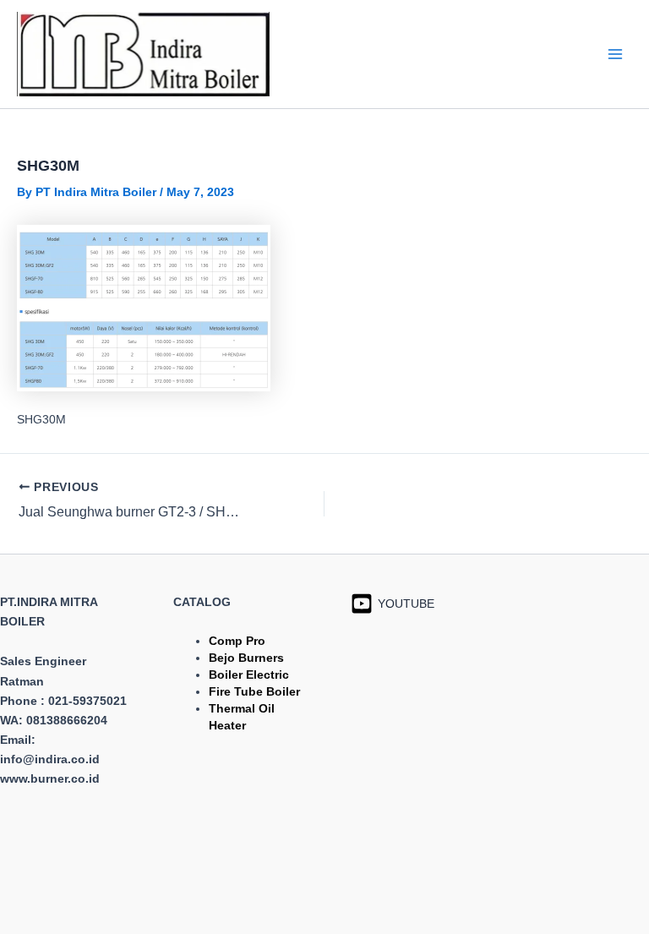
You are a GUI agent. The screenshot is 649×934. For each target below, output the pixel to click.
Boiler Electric (249, 674)
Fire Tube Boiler (254, 691)
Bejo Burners (246, 657)
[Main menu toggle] (614, 53)
